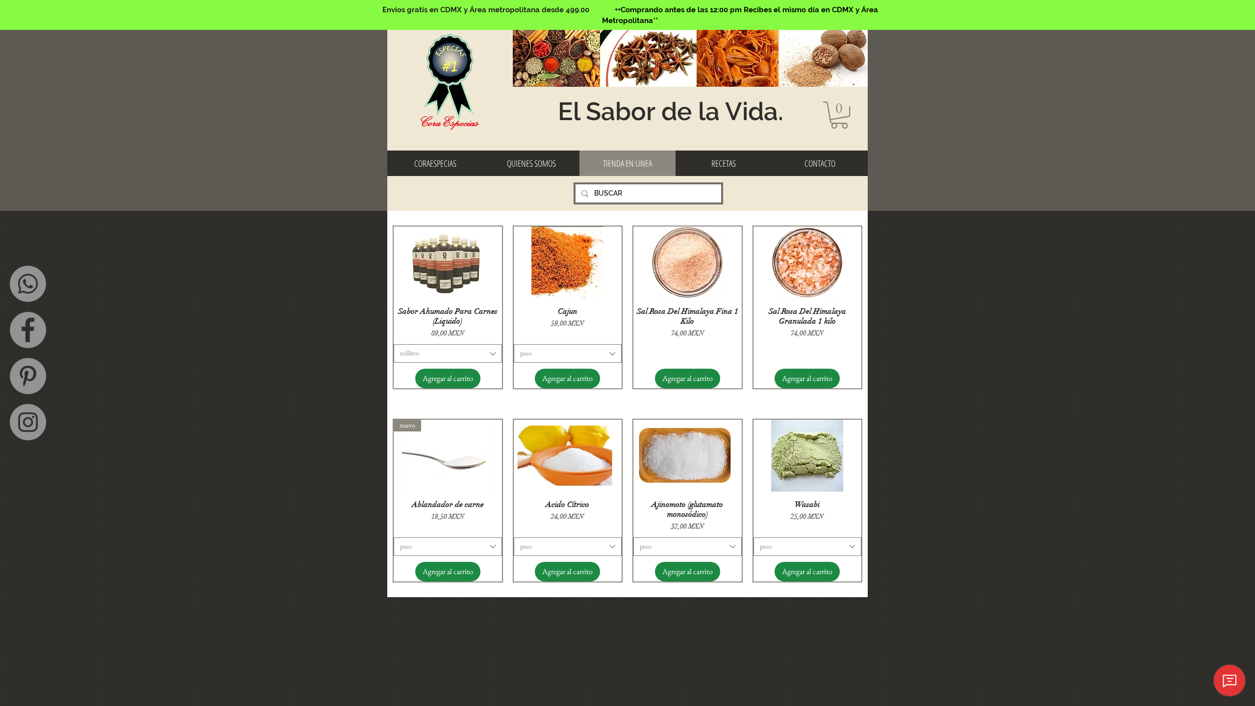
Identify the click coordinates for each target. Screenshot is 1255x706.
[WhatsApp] (28, 284)
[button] (839, 114)
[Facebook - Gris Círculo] (28, 330)
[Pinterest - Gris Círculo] (28, 376)
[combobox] (448, 353)
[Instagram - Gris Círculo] (28, 422)
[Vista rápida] (448, 263)
